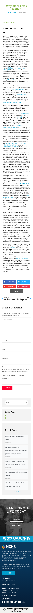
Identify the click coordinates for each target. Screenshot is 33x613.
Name (4, 341)
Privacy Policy (20, 610)
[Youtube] (19, 602)
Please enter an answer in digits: (13, 375)
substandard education (11, 147)
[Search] (26, 402)
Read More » (8, 442)
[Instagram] (7, 602)
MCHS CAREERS (9, 596)
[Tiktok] (15, 602)
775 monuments (23, 113)
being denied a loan (9, 145)
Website (5, 358)
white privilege (24, 184)
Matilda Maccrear (13, 80)
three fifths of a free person (14, 89)
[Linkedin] (11, 602)
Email (4, 349)
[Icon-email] (23, 602)
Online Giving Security (20, 610)
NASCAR (19, 117)
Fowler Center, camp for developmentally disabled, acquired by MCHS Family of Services (16, 450)
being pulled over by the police (16, 143)
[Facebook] (3, 602)
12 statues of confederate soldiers (13, 126)
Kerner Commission (22, 258)
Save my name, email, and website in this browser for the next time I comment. (16, 370)
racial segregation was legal (12, 103)
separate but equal (20, 94)
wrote (13, 247)
